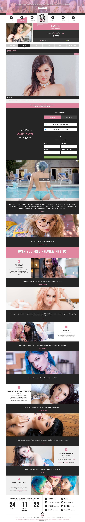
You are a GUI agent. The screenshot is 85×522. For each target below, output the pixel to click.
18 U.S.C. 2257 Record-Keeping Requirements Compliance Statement (39, 519)
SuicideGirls (42, 14)
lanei (56, 25)
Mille (25, 490)
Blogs (48, 45)
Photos (52, 20)
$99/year (52, 117)
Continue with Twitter (60, 129)
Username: (64, 143)
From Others (72, 45)
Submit (60, 157)
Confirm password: (66, 149)
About (59, 517)
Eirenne (20, 490)
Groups (32, 20)
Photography (60, 462)
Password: (47, 149)
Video (36, 45)
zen (12, 51)
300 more (66, 462)
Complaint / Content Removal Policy (53, 519)
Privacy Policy (23, 519)
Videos (63, 20)
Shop (73, 20)
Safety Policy (27, 519)
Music (66, 460)
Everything (12, 45)
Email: (46, 143)
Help (53, 517)
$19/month (69, 117)
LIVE (69, 517)
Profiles (22, 20)
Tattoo (63, 460)
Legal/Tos (17, 519)
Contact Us (60, 519)
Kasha (18, 490)
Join (11, 20)
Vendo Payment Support (66, 519)
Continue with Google (60, 124)
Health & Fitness (70, 460)
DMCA (20, 519)
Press (64, 517)
